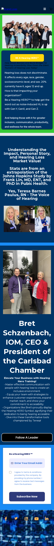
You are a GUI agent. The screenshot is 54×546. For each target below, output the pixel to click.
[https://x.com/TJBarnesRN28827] (17, 518)
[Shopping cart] (51, 9)
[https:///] (9, 8)
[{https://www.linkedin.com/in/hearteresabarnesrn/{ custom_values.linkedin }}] (47, 519)
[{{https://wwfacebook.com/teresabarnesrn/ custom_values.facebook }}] (6, 519)
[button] (45, 9)
